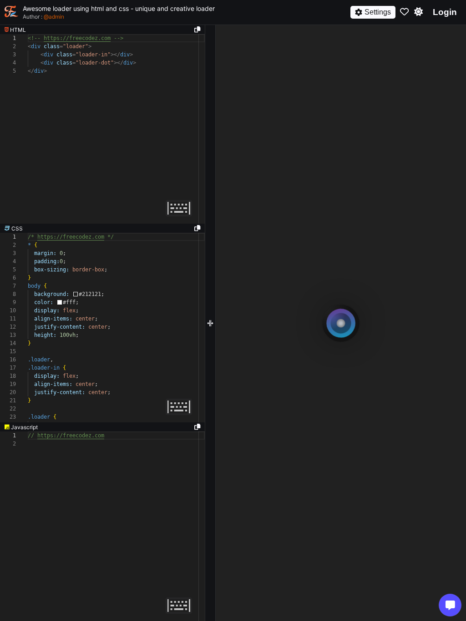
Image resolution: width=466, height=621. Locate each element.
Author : (43, 16)
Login (445, 12)
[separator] (102, 228)
